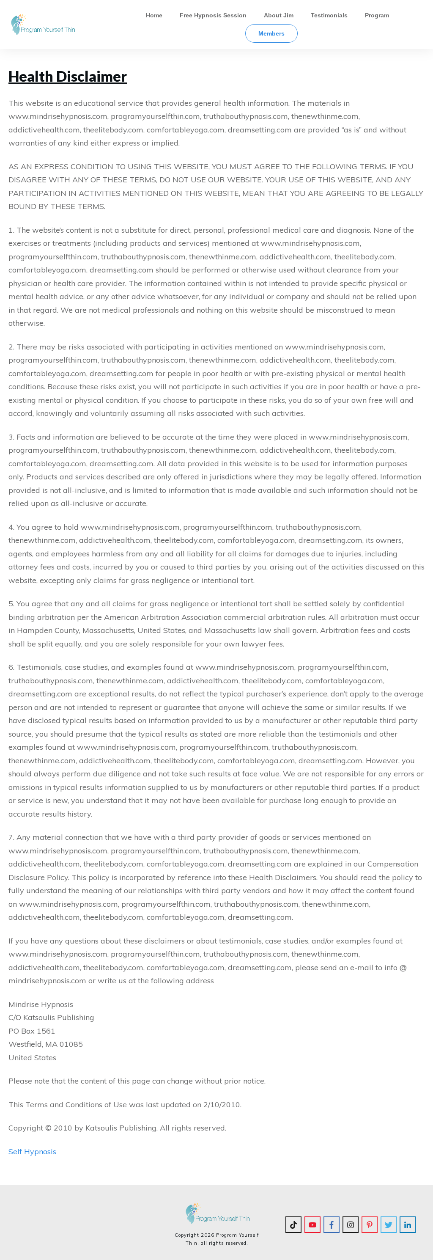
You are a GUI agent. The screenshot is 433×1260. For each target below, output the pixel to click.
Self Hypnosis (33, 1151)
